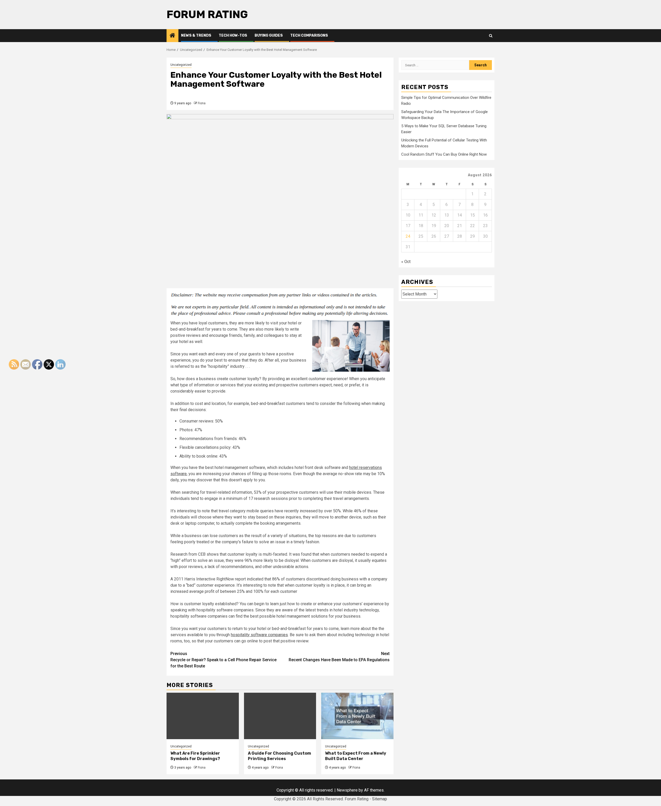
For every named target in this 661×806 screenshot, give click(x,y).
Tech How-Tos (233, 35)
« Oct (406, 261)
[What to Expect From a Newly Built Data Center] (357, 716)
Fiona (202, 103)
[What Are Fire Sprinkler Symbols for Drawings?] (203, 716)
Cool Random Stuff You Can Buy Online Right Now (444, 154)
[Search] (490, 36)
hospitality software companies (259, 634)
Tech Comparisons (309, 35)
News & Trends (196, 35)
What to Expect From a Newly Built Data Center (355, 756)
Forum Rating (207, 14)
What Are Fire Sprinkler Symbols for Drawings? (195, 756)
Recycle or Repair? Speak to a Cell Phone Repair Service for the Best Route (223, 659)
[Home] (172, 35)
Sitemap (379, 798)
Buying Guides (269, 35)
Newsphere (347, 790)
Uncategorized (181, 65)
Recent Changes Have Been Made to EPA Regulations (339, 656)
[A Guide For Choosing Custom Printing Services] (280, 716)
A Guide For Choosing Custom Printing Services (279, 756)
